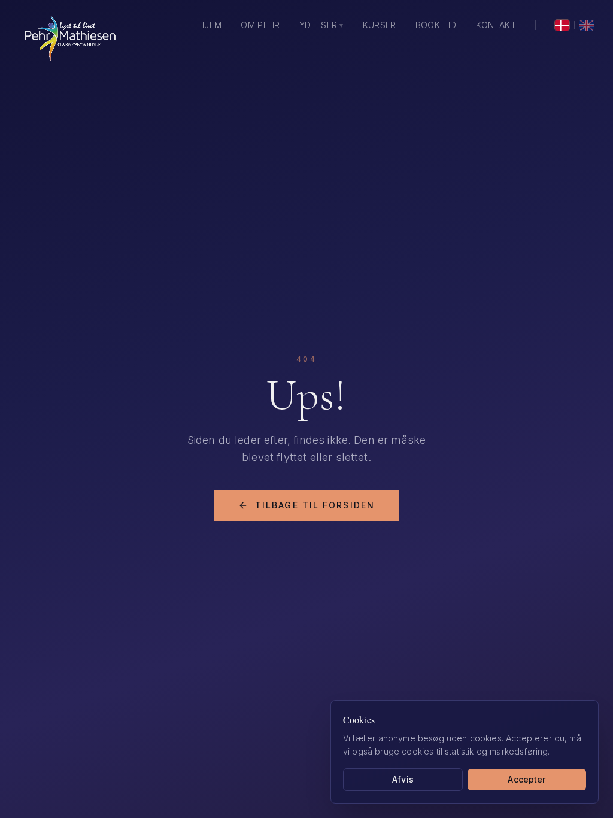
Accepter (526, 779)
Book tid (436, 25)
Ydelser (321, 25)
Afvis (403, 779)
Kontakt (496, 25)
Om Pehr (260, 25)
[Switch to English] (586, 25)
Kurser (379, 25)
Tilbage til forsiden (315, 505)
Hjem (209, 25)
